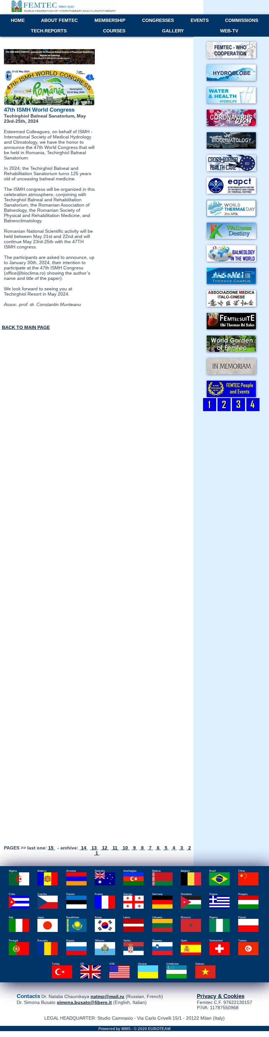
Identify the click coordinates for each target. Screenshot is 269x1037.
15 (51, 847)
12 (105, 847)
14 (84, 847)
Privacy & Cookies (220, 996)
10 (125, 847)
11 (115, 847)
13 (94, 847)
